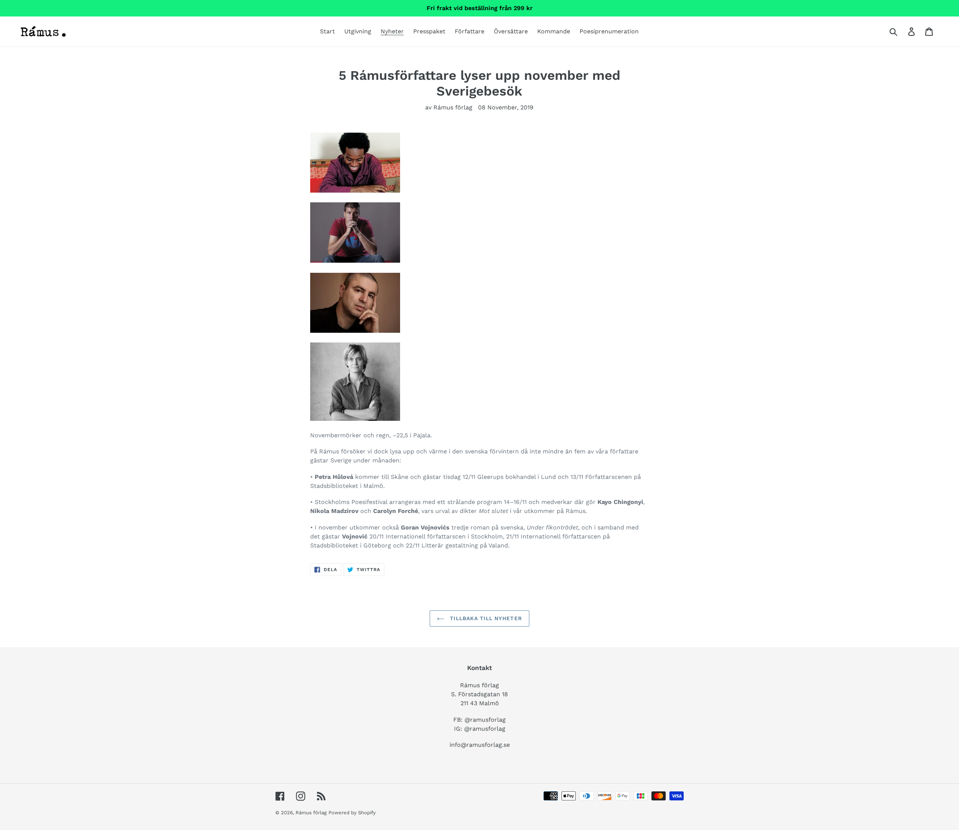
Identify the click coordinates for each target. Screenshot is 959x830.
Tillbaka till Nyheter (485, 618)
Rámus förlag (311, 812)
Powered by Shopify (352, 812)
